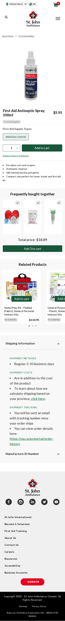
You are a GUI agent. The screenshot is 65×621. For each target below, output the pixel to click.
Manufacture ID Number (22, 454)
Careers (9, 552)
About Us (10, 538)
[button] (58, 19)
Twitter (44, 502)
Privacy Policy (39, 606)
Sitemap (23, 606)
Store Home (7, 36)
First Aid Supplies (26, 36)
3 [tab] (36, 326)
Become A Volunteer (17, 524)
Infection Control (16, 136)
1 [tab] (29, 326)
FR (34, 4)
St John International (18, 517)
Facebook (9, 502)
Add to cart (32, 249)
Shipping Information (20, 343)
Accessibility (12, 565)
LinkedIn (32, 502)
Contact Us (12, 545)
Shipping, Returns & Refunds (16, 155)
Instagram (21, 502)
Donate (33, 582)
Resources (11, 558)
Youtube (56, 502)
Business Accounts (16, 572)
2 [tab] (32, 326)
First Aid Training (16, 531)
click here (38, 399)
